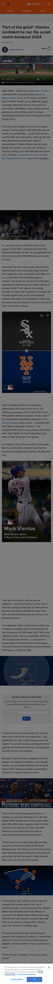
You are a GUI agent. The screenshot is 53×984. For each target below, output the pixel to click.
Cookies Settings (17, 979)
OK (34, 979)
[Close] (49, 967)
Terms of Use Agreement (27, 974)
